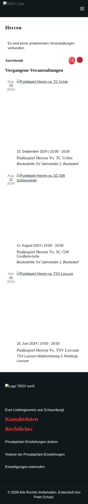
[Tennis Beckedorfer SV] (24, 8)
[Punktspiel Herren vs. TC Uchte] (50, 112)
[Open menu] (82, 8)
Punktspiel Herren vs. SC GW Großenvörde (43, 253)
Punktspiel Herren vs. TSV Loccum (48, 350)
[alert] (44, 46)
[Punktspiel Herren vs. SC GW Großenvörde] (50, 206)
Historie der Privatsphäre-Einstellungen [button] (35, 454)
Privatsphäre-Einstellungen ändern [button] (31, 442)
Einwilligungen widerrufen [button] (25, 467)
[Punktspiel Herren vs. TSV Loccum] (50, 304)
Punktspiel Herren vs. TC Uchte (45, 157)
